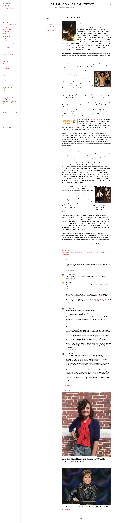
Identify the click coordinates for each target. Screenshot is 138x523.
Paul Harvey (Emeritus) (9, 8)
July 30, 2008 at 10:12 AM (71, 349)
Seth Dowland (6, 68)
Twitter (4, 80)
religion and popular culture (53, 24)
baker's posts (49, 21)
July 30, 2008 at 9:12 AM (71, 322)
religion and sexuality (51, 26)
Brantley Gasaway (7, 27)
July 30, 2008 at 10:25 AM (71, 382)
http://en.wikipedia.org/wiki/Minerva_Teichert (95, 300)
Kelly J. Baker (69, 274)
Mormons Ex (93, 119)
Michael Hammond (8, 54)
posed (98, 119)
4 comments (68, 509)
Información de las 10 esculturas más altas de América (10, 101)
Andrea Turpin (6, 20)
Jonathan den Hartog (8, 43)
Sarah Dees (6, 66)
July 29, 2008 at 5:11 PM (71, 288)
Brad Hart (68, 353)
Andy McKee (6, 22)
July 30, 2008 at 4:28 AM (71, 304)
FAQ (98, 125)
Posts (6, 88)
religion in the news (51, 28)
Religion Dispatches (67, 211)
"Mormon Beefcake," (91, 57)
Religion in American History (72, 4)
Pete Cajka (5, 61)
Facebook (5, 78)
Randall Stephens (7, 63)
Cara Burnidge (6, 6)
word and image (50, 30)
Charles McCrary (7, 31)
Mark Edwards (6, 50)
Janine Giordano (7, 40)
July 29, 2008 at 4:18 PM (71, 278)
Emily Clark (5, 38)
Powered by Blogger (80, 518)
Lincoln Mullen (6, 47)
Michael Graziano (7, 52)
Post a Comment (66, 385)
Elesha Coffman (7, 36)
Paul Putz (5, 59)
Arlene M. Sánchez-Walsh (9, 24)
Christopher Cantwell (8, 34)
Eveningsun (69, 282)
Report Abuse (7, 127)
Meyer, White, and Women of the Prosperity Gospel (85, 507)
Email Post (67, 250)
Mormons (48, 22)
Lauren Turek (6, 45)
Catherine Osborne (7, 29)
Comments (8, 90)
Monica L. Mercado (7, 57)
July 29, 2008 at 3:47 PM (71, 270)
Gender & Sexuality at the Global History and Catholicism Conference (83, 460)
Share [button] (47, 15)
